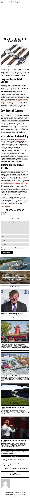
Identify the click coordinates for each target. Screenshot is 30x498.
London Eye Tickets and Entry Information (11, 375)
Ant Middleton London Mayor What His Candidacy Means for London (14, 441)
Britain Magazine (5, 206)
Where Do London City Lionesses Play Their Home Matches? (12, 408)
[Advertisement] (15, 15)
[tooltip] (7, 210)
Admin (7, 213)
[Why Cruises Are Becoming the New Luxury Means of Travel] (15, 263)
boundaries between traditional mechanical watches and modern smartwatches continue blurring (14, 101)
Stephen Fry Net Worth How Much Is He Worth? (12, 313)
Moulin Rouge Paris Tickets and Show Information (13, 344)
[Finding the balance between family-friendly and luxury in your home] (15, 277)
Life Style (16, 36)
